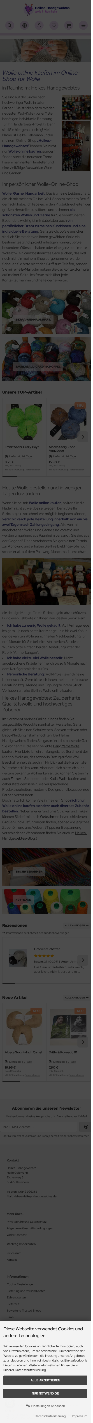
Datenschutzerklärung (50, 1416)
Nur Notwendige (45, 1393)
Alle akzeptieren (45, 1380)
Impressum (79, 1416)
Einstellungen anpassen (47, 1406)
